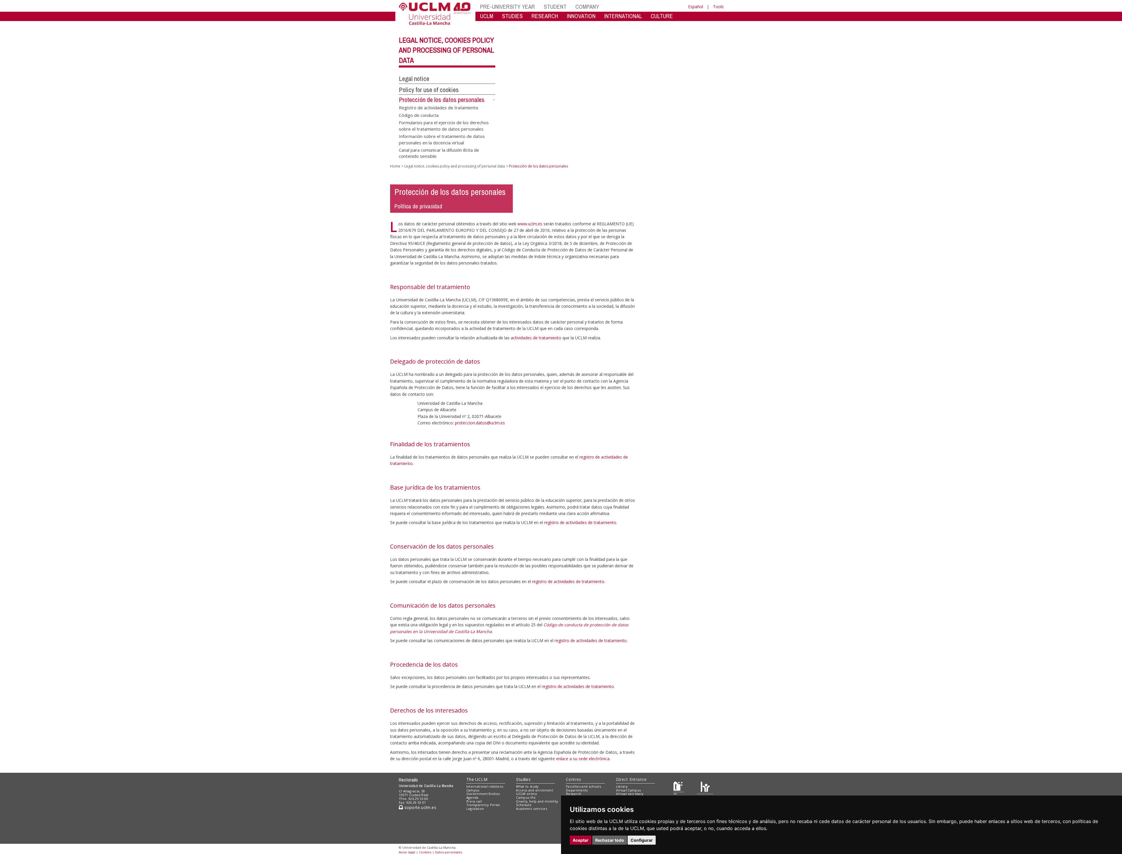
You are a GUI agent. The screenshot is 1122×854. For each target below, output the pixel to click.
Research (573, 793)
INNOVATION (581, 16)
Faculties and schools (583, 786)
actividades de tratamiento (536, 337)
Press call (474, 801)
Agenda (472, 797)
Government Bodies (483, 793)
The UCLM (476, 779)
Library (622, 786)
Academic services (531, 808)
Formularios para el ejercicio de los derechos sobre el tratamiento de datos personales (444, 126)
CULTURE (662, 16)
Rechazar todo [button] (609, 840)
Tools (718, 6)
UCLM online (526, 793)
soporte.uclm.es (419, 807)
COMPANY (587, 7)
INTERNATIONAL (623, 16)
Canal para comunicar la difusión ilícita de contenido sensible (439, 153)
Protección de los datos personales (441, 99)
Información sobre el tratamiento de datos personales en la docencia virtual (442, 139)
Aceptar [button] (580, 840)
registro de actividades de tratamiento (580, 522)
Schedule (523, 805)
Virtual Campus (628, 790)
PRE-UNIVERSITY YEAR (507, 7)
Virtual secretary (630, 793)
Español (695, 6)
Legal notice (414, 78)
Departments (577, 790)
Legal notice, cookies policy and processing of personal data (446, 50)
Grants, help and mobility (537, 801)
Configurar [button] (642, 840)
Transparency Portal (483, 805)
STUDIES (512, 16)
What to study (527, 786)
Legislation (475, 808)
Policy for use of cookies (429, 89)
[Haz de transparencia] (678, 787)
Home (395, 166)
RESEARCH (544, 16)
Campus (472, 790)
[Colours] (705, 787)
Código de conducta (419, 115)
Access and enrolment (534, 790)
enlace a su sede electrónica (583, 758)
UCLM (486, 16)
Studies (523, 779)
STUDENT (555, 7)
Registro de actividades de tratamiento (438, 107)
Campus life (526, 797)
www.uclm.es (529, 224)
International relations (484, 786)
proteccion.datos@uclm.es (480, 423)
